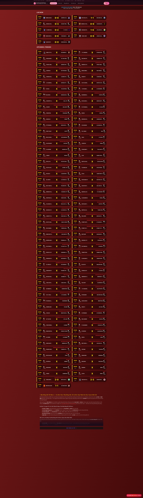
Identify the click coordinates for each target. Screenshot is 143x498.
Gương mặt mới (53, 3)
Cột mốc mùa (73, 3)
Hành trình (60, 3)
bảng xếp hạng (73, 403)
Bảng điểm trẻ (66, 3)
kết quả (67, 403)
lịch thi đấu (63, 403)
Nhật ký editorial (81, 3)
